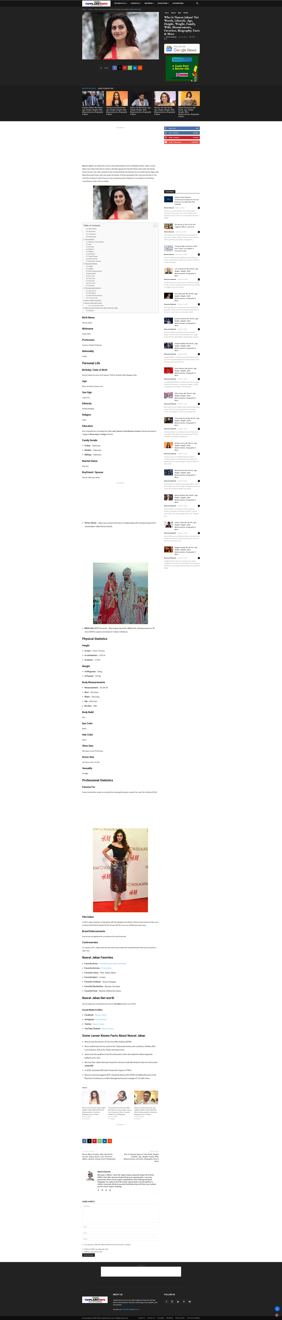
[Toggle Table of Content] (154, 225)
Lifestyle (135, 3)
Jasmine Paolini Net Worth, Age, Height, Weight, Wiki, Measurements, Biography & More (186, 322)
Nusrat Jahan (101, 1015)
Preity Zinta (106, 968)
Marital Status (93, 259)
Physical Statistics (91, 264)
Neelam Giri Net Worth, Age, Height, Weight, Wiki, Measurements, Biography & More (164, 111)
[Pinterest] (125, 68)
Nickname (92, 231)
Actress (90, 9)
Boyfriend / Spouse (95, 261)
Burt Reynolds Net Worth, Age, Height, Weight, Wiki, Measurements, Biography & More (186, 297)
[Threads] (111, 1190)
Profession (92, 234)
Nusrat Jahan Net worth (93, 303)
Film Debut (92, 293)
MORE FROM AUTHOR (105, 88)
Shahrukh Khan (119, 963)
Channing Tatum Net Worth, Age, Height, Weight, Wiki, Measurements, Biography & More (187, 422)
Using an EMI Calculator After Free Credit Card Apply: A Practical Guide (186, 248)
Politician (185, 13)
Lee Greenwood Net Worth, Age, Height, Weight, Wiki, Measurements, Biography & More (186, 272)
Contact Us (151, 1318)
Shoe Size (92, 281)
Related (91, 310)
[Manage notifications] (277, 1315)
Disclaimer (169, 1318)
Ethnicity (91, 249)
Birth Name (92, 229)
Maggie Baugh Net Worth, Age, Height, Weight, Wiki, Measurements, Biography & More (186, 551)
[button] (197, 4)
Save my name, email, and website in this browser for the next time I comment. (107, 1245)
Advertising (178, 3)
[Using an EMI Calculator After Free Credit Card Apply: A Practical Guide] (168, 248)
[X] (120, 68)
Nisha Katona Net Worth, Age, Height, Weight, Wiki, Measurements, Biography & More (186, 474)
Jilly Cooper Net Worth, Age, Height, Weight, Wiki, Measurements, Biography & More (185, 397)
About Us (141, 1318)
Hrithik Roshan (105, 963)
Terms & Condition (193, 1318)
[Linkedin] (135, 68)
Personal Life (89, 239)
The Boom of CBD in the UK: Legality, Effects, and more (185, 225)
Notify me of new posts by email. (93, 1252)
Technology (120, 3)
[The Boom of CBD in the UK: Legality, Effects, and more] (168, 226)
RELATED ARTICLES (89, 88)
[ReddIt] (140, 68)
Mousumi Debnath (170, 279)
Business (149, 3)
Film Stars (162, 3)
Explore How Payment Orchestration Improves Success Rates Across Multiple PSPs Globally (187, 201)
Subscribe (194, 142)
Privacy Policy (180, 1318)
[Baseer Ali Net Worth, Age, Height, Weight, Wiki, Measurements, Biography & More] (141, 98)
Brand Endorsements (95, 295)
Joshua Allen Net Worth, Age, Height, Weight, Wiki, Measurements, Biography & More (186, 526)
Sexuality (91, 285)
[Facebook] (114, 68)
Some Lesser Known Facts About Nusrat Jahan (101, 308)
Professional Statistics (93, 288)
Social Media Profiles (97, 305)
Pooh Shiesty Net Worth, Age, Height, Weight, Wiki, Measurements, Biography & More (186, 372)
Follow (195, 133)
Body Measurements (95, 271)
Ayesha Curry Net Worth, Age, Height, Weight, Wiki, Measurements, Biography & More (116, 111)
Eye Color (92, 276)
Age (90, 244)
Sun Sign (91, 247)
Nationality (92, 237)
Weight (91, 269)
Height (91, 266)
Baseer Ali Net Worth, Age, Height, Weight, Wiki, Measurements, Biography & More (140, 111)
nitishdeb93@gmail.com (130, 1309)
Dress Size (92, 283)
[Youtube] (189, 1302)
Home (84, 9)
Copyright (160, 1318)
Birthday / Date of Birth (96, 242)
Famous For (92, 291)
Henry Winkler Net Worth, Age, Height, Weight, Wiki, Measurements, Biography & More (186, 499)
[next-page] (199, 88)
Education (92, 254)
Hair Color (92, 278)
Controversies (93, 298)
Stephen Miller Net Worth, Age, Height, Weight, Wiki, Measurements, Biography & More (92, 111)
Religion (91, 251)
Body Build (92, 273)
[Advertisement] (120, 145)
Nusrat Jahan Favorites (93, 300)
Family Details (93, 256)
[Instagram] (172, 1302)
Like (197, 128)
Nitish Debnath (171, 37)
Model (179, 13)
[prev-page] (195, 88)
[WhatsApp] (130, 68)
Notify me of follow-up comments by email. (96, 1249)
